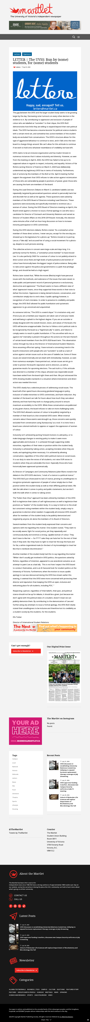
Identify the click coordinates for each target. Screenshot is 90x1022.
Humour (40, 992)
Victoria (14, 770)
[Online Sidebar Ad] (25, 744)
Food (14, 790)
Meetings (49, 992)
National (15, 767)
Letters (17, 54)
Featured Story (72, 989)
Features (12, 992)
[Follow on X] (19, 906)
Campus (15, 759)
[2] (45, 631)
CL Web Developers (66, 1017)
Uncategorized (40, 995)
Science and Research (17, 995)
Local (14, 763)
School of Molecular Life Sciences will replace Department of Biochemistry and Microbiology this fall (69, 801)
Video (50, 995)
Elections (61, 989)
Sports (14, 801)
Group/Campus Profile (26, 992)
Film (13, 786)
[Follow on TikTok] (24, 906)
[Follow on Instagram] (15, 906)
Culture (52, 989)
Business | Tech (33, 989)
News (14, 782)
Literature (15, 794)
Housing (15, 809)
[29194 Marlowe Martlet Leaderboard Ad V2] (45, 29)
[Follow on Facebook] (11, 906)
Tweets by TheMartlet (18, 833)
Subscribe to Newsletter (22, 651)
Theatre (15, 797)
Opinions (27, 54)
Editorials (15, 774)
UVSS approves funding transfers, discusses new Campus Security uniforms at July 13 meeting (69, 787)
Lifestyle (15, 805)
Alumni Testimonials (17, 989)
